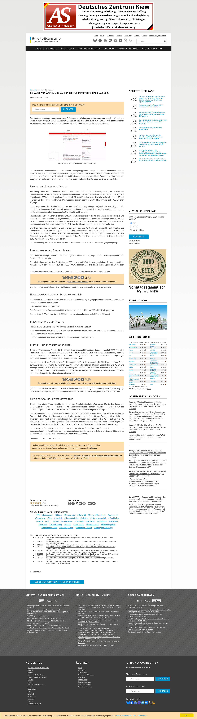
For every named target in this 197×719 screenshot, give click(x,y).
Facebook (100, 41)
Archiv (102, 36)
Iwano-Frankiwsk (153, 347)
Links (30, 692)
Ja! (134, 223)
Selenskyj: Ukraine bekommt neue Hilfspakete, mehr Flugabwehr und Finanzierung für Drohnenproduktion (97, 633)
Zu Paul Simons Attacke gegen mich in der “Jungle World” (48, 628)
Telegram (115, 41)
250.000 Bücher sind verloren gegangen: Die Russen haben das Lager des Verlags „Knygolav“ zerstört (80, 558)
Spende (82, 445)
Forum (96, 36)
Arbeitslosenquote (45, 515)
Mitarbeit (119, 36)
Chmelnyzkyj (132, 358)
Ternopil (131, 353)
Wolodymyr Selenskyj (104, 528)
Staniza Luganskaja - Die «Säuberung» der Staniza (45, 621)
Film (50, 518)
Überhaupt (156, 601)
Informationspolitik (98, 518)
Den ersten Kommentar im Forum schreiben (57, 582)
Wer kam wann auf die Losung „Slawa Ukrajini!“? (44, 618)
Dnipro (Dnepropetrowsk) (134, 378)
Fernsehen (40, 518)
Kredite (40, 521)
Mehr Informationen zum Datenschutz (131, 715)
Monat (41, 601)
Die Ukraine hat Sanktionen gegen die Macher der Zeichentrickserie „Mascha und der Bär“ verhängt (82, 554)
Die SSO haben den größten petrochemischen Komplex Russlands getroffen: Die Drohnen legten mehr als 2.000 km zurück (81, 542)
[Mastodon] (139, 703)
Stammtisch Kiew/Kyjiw (36, 675)
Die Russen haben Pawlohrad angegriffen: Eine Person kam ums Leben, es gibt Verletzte (153, 144)
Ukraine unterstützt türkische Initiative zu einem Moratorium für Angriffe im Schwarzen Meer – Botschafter (99, 616)
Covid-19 (82, 515)
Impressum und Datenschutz (38, 668)
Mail (94, 503)
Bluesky (95, 41)
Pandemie (102, 521)
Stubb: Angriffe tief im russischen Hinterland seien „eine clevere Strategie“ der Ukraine (98, 621)
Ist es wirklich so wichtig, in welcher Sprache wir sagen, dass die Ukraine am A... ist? (148, 624)
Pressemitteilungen (128, 49)
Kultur (48, 521)
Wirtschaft (51, 49)
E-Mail (86, 458)
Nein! (135, 227)
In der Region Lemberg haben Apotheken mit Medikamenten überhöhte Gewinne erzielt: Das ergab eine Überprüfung (48, 611)
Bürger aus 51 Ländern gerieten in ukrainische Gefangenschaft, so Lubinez (73, 556)
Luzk (130, 355)
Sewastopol (132, 384)
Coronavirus (70, 515)
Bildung (59, 515)
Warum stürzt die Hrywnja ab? (38, 623)
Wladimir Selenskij (84, 528)
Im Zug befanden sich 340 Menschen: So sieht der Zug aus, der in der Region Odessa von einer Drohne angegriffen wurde (80, 547)
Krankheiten (114, 518)
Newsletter (127, 36)
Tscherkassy (132, 364)
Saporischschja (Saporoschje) (154, 375)
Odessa (131, 370)
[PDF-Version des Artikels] (90, 503)
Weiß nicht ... (138, 230)
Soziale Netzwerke (85, 687)
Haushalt (58, 518)
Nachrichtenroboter (152, 49)
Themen (31, 701)
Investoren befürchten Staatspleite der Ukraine (145, 614)
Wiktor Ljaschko (66, 528)
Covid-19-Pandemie (97, 515)
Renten (68, 525)
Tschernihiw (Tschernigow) (154, 361)
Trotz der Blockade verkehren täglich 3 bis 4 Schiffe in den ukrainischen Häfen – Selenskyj (153, 121)
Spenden (137, 36)
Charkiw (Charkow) (153, 372)
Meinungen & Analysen (89, 49)
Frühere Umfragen (134, 243)
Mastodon (110, 41)
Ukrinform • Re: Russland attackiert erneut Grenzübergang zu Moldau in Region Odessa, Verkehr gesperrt (147, 473)
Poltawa (131, 367)
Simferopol (153, 381)
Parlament (114, 521)
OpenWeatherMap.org (141, 386)
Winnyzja (152, 358)
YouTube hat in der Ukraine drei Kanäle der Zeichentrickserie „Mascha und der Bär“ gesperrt (152, 114)
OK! (186, 715)
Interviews (109, 49)
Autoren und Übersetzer (36, 684)
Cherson (131, 373)
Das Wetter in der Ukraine (37, 677)
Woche (49, 601)
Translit (30, 680)
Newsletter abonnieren (78, 282)
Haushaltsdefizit (71, 518)
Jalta (151, 384)
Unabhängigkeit (108, 525)
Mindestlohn (67, 521)
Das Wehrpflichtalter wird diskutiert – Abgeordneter (96, 645)
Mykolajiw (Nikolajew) (153, 370)
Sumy (152, 367)
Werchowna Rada (50, 528)
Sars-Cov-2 (79, 525)
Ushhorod (153, 344)
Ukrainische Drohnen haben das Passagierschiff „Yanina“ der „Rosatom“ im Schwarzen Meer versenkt (79, 538)
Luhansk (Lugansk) (131, 381)
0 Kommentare (50, 97)
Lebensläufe (82, 680)
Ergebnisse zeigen (134, 241)
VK (82, 278)
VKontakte (120, 41)
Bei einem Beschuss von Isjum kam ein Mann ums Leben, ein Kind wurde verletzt (152, 159)
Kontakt (144, 36)
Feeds (30, 687)
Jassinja (152, 350)
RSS (131, 41)
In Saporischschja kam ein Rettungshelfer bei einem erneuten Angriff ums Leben (75, 545)
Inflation (85, 518)
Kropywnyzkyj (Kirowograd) (154, 364)
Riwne (152, 355)
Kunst (56, 521)
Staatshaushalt (93, 525)
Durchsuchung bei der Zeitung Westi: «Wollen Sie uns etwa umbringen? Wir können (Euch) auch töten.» (149, 611)
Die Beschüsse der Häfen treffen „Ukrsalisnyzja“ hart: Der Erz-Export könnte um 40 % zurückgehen (150, 136)
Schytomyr (132, 361)
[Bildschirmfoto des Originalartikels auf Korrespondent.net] (77, 145)
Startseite (33, 90)
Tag (56, 601)
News (105, 41)
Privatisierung (56, 525)
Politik (38, 49)
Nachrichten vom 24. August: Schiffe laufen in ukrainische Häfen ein (151, 106)
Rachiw (131, 350)
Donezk (152, 378)
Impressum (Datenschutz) (157, 36)
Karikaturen (110, 36)
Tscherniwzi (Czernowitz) (154, 353)
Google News (97, 455)
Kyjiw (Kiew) (132, 344)
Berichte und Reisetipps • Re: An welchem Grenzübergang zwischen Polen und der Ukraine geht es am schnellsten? (147, 499)
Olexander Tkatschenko (85, 521)
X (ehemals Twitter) (40, 458)
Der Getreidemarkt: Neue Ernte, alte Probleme (44, 625)
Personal (43, 525)
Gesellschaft (67, 49)
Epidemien (113, 515)
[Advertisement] (98, 67)
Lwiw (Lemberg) (133, 347)
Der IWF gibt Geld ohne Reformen (39, 616)
